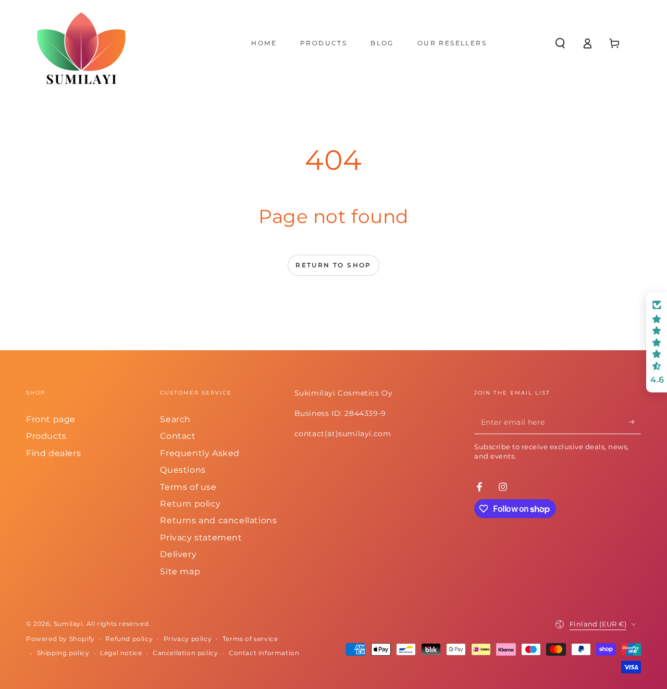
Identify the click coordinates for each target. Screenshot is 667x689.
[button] (560, 43)
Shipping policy (63, 653)
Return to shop (333, 265)
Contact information (264, 653)
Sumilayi (68, 624)
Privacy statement (201, 538)
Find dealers (53, 453)
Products (46, 436)
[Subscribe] (635, 422)
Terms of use (188, 487)
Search (175, 419)
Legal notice (121, 653)
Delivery (178, 554)
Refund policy (129, 639)
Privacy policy (188, 639)
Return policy (190, 504)
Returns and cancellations (218, 520)
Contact (177, 436)
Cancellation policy (185, 653)
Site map (180, 571)
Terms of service (250, 639)
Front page (51, 419)
